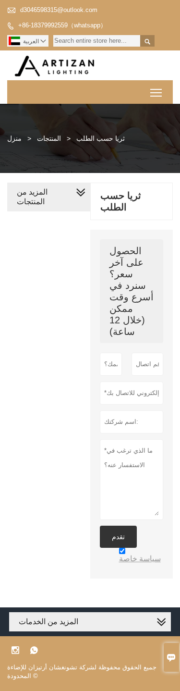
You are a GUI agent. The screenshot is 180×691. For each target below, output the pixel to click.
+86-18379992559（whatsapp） (62, 25)
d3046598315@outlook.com (58, 9)
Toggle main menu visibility (156, 92)
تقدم (118, 537)
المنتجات (49, 138)
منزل (14, 138)
